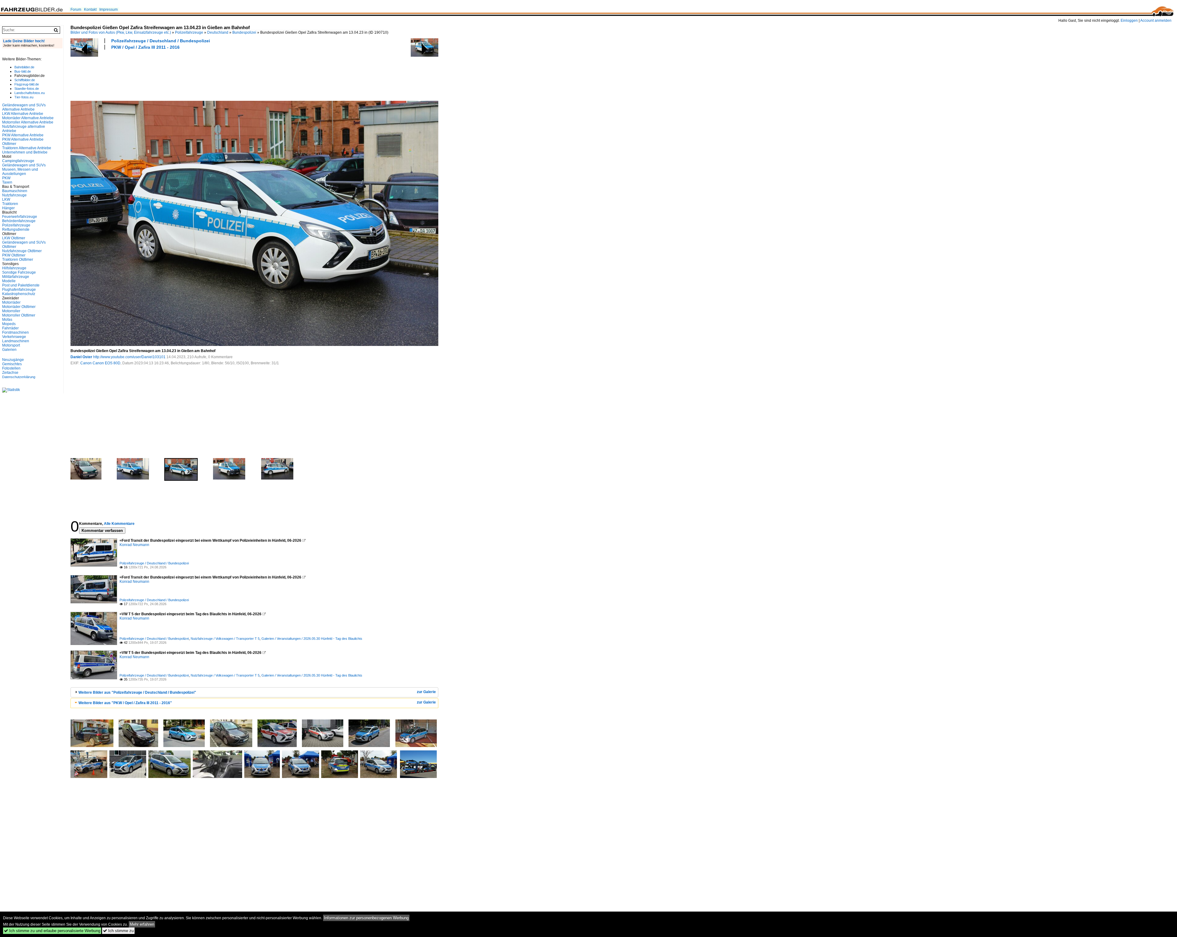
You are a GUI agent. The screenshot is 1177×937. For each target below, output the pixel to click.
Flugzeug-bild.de (26, 84)
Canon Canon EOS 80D (100, 363)
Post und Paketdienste (21, 285)
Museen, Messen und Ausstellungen (20, 171)
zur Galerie (426, 692)
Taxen (7, 182)
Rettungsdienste (15, 229)
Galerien (9, 349)
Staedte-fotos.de (26, 88)
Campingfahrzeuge (18, 161)
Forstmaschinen (15, 332)
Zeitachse (10, 372)
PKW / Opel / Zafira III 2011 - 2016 (145, 47)
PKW (6, 178)
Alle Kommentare (119, 524)
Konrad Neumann (134, 545)
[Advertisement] (182, 74)
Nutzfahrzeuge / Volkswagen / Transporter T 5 (225, 638)
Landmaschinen (15, 341)
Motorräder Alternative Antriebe (28, 118)
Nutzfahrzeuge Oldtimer (22, 251)
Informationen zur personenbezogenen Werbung (366, 918)
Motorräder (11, 302)
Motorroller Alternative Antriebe (27, 122)
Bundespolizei (244, 32)
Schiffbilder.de (24, 80)
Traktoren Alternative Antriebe (26, 148)
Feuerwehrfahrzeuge (19, 216)
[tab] (254, 692)
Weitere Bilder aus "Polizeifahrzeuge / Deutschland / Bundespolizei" (137, 692)
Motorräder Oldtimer (19, 307)
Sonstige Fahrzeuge (19, 272)
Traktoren (10, 204)
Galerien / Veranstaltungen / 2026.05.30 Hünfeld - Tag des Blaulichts (311, 638)
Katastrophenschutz (18, 294)
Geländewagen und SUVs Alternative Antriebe (24, 107)
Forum (75, 9)
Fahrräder (10, 328)
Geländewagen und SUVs (24, 165)
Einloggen (1129, 20)
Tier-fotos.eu (23, 97)
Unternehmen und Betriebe (25, 152)
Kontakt (90, 9)
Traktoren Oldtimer (17, 259)
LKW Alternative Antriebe (22, 114)
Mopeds (9, 324)
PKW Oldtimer (13, 255)
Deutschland (217, 32)
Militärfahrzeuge (15, 277)
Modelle (9, 281)
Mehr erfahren (142, 924)
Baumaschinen (14, 191)
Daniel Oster (81, 357)
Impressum (108, 9)
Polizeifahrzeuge (189, 32)
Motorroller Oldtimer (18, 315)
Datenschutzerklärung (18, 377)
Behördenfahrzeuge (19, 221)
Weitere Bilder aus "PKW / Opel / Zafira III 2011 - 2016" (125, 703)
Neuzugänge (13, 360)
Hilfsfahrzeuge (14, 268)
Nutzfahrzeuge (14, 195)
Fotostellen (11, 368)
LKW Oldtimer (13, 238)
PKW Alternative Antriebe (23, 135)
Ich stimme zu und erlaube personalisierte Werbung (52, 930)
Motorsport (11, 345)
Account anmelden (1155, 20)
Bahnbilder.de (24, 67)
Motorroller (11, 311)
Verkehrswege (14, 337)
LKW (6, 199)
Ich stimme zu (118, 930)
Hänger (8, 208)
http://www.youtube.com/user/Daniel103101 (129, 357)
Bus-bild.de (22, 71)
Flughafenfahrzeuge (19, 289)
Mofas (7, 319)
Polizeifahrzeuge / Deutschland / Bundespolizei (160, 40)
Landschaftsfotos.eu (29, 93)
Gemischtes (12, 364)
